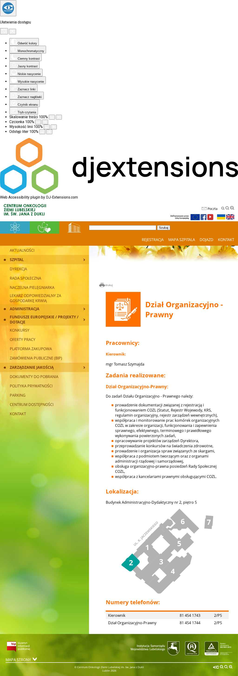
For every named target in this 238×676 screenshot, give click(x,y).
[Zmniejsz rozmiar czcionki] (38, 122)
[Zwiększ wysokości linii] (54, 126)
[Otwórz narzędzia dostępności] (8, 8)
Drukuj (106, 285)
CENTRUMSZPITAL (74, 227)
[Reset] (4, 31)
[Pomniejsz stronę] (52, 117)
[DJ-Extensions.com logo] (119, 193)
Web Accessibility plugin (20, 197)
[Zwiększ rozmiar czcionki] (45, 122)
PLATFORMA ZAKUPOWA (31, 348)
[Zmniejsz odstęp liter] (42, 131)
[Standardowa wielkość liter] (227, 208)
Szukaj (163, 227)
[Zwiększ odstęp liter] (49, 131)
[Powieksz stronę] (59, 117)
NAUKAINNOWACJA (15, 227)
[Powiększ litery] (232, 208)
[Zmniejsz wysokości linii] (47, 126)
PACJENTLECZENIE (44, 227)
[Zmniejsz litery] (223, 208)
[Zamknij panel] (12, 31)
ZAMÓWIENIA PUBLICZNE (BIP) (36, 358)
